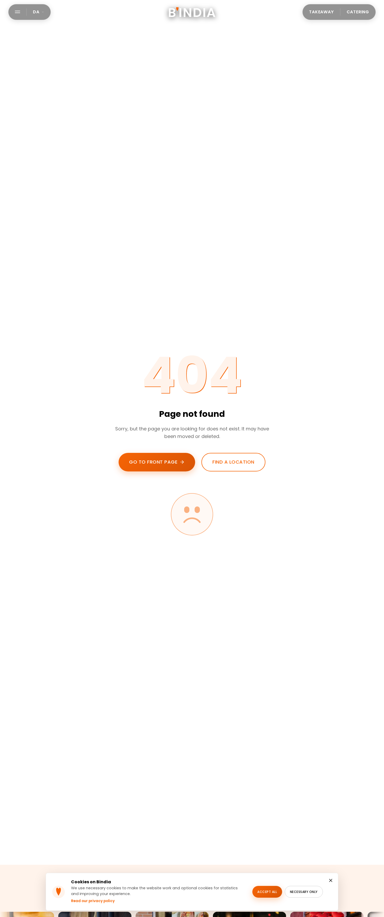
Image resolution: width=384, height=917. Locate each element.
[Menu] (17, 12)
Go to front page (153, 462)
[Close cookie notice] (331, 880)
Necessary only (304, 892)
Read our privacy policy (93, 900)
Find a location (233, 462)
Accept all (267, 892)
